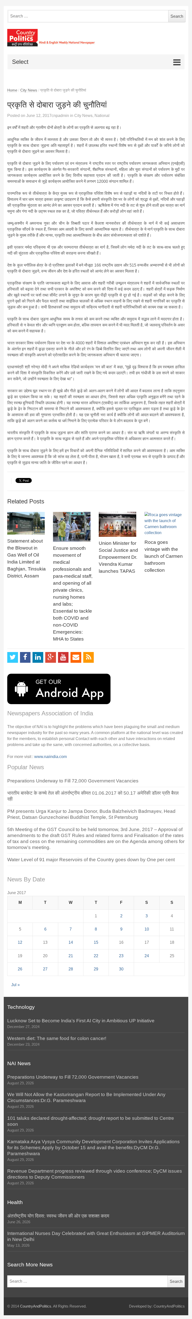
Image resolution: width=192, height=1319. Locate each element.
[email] (75, 657)
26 (20, 969)
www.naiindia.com (50, 756)
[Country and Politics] (96, 37)
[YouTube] (63, 657)
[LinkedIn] (37, 657)
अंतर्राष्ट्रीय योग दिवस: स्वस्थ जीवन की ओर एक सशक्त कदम (58, 1216)
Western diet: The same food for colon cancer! (56, 1038)
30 (121, 969)
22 (96, 956)
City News (28, 90)
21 (70, 956)
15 (96, 942)
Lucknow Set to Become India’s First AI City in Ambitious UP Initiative (80, 1020)
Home (12, 90)
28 (70, 969)
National (102, 115)
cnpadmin (60, 115)
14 (70, 942)
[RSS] (88, 657)
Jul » (15, 985)
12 (20, 942)
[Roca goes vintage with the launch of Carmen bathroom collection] (164, 524)
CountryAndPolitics (35, 1306)
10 (146, 929)
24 (146, 956)
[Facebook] (25, 657)
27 (45, 969)
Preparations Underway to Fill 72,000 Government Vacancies (72, 780)
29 (96, 969)
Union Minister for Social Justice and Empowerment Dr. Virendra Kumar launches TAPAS (118, 557)
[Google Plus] (50, 657)
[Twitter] (12, 657)
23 (121, 956)
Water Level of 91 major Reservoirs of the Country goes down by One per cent (91, 859)
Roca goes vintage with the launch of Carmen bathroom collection (163, 556)
